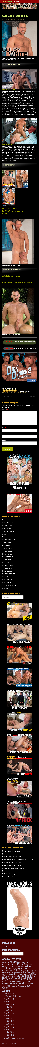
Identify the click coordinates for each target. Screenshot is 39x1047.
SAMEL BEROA (8, 525)
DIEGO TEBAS (8, 579)
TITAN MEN (5, 275)
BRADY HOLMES (9, 562)
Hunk (4, 978)
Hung (35, 976)
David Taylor (17, 862)
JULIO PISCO (8, 548)
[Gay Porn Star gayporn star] (19, 342)
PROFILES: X (10, 1034)
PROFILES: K (10, 1014)
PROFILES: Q (10, 1023)
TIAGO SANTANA (9, 568)
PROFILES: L (10, 1015)
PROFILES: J (10, 1012)
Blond (14, 966)
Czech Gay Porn (29, 970)
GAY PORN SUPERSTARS (13, 997)
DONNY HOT (7, 577)
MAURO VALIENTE (9, 531)
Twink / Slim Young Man (11, 986)
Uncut (22, 986)
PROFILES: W (10, 1032)
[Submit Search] (3, 597)
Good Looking (11, 974)
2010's (8, 19)
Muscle (15, 980)
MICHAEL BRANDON (15, 857)
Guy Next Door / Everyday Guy (13, 392)
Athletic (12, 962)
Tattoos (31, 983)
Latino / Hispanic (13, 978)
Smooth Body (17, 983)
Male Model (23, 978)
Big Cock (12, 964)
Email (4, 433)
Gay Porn (19, 972)
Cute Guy (17, 970)
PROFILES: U (10, 1029)
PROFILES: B (10, 1000)
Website (4, 440)
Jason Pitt (17, 871)
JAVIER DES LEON (9, 537)
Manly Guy (22, 392)
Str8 (26, 984)
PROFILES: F (10, 1006)
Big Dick (5, 392)
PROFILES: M (10, 1017)
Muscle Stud (25, 979)
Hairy (18, 976)
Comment (5, 409)
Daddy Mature (6, 972)
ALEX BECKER (8, 571)
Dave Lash (17, 851)
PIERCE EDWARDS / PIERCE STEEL (22, 859)
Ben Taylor (11, 876)
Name (4, 427)
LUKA (5, 534)
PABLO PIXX (7, 582)
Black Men (9, 966)
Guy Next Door (20, 974)
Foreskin (14, 972)
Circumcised (20, 966)
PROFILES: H (10, 1009)
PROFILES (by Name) (10, 995)
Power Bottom (11, 982)
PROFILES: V (10, 1031)
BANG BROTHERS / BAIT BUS (11, 277)
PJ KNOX (6, 588)
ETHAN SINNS (8, 554)
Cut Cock (16, 968)
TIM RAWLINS (11, 854)
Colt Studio (11, 968)
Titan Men (19, 19)
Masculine (10, 980)
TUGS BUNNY (8, 559)
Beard (27, 962)
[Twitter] (4, 946)
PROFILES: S (10, 1026)
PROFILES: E (10, 1004)
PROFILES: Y (10, 1035)
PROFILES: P (10, 1021)
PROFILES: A (10, 998)
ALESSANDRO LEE (9, 574)
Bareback (20, 962)
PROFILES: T (10, 1028)
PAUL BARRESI (18, 865)
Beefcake (6, 964)
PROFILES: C (10, 1001)
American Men (13, 19)
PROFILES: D (10, 1003)
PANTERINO (7, 545)
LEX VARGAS (7, 520)
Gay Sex (4, 974)
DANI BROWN (8, 551)
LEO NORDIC (8, 528)
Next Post (32, 396)
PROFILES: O (10, 1020)
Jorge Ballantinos (17, 874)
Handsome (26, 975)
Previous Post (8, 396)
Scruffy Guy (27, 392)
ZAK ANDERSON (8, 565)
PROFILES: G (10, 1007)
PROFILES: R (10, 1025)
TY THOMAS (20, 868)
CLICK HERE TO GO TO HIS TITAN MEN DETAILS (17, 283)
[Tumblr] (6, 946)
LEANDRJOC (7, 542)
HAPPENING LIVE (9, 993)
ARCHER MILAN (8, 557)
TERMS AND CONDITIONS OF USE (14, 1039)
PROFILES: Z (10, 1037)
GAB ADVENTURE (9, 523)
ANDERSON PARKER (10, 540)
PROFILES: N (10, 1018)
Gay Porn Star (29, 972)
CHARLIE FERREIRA (10, 585)
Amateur (5, 962)
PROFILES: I (9, 1011)
